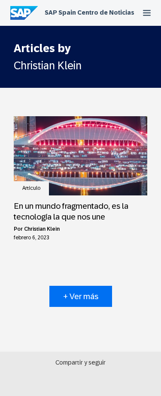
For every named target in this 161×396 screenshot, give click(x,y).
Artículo (31, 188)
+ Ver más (80, 296)
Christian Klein (42, 229)
